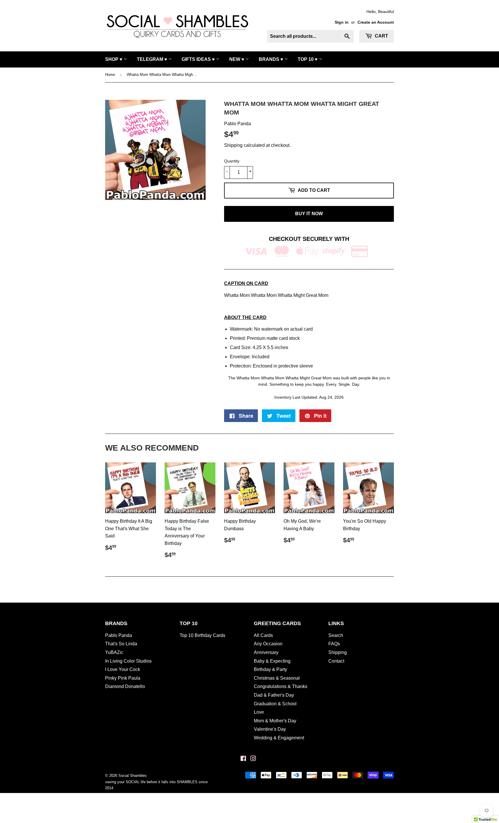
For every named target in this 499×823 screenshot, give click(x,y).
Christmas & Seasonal (277, 678)
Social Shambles (132, 775)
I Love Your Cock (122, 669)
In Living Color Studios (128, 661)
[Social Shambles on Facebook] (243, 759)
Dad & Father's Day (274, 695)
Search (335, 635)
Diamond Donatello (125, 686)
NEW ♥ (237, 59)
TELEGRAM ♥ (152, 59)
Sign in (342, 22)
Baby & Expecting (272, 661)
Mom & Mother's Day (275, 720)
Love (259, 712)
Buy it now (309, 213)
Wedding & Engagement (279, 737)
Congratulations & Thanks (280, 686)
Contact (336, 661)
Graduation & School (275, 703)
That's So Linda (121, 643)
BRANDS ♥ (271, 59)
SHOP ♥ (114, 59)
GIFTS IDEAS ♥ (199, 59)
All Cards (263, 635)
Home (110, 74)
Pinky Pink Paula (122, 678)
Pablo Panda (118, 635)
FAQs (334, 643)
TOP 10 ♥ (308, 59)
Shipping (233, 145)
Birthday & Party (270, 669)
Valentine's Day (270, 729)
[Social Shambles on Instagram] (253, 759)
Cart (381, 35)
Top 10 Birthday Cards (202, 635)
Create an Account (376, 22)
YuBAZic (114, 652)
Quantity (231, 161)
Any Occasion (268, 643)
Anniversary (266, 652)
